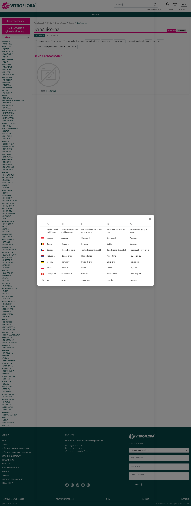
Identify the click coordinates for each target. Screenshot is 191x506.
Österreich (86, 238)
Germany (65, 262)
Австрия (133, 238)
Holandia (51, 256)
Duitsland (111, 262)
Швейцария (135, 274)
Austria (50, 238)
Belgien (84, 244)
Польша (133, 268)
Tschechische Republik (91, 250)
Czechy (50, 250)
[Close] (150, 219)
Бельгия (133, 244)
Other (64, 280)
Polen (83, 268)
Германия (134, 262)
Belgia (49, 244)
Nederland (111, 256)
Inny (49, 280)
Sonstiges (85, 280)
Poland (64, 268)
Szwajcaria (51, 274)
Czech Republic (68, 250)
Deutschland (86, 262)
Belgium (65, 244)
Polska (49, 268)
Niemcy (50, 262)
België (109, 244)
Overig (110, 280)
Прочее (133, 280)
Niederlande (86, 256)
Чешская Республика (139, 250)
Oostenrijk (111, 238)
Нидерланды (135, 256)
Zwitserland (112, 274)
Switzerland (66, 274)
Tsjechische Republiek (116, 250)
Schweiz (84, 274)
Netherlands (66, 256)
